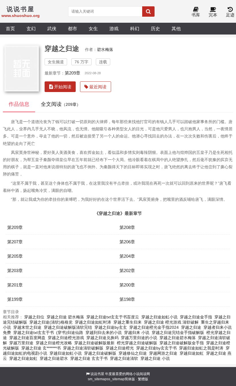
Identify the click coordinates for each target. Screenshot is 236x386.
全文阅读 (61, 104)
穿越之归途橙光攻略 (54, 343)
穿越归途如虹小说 (66, 353)
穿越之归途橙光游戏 (66, 337)
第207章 (15, 241)
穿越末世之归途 (27, 327)
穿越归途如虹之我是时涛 (201, 348)
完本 (213, 14)
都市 (72, 28)
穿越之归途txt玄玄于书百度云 (112, 317)
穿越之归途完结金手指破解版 (178, 332)
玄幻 (31, 28)
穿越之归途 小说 (155, 358)
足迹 (230, 14)
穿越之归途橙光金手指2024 (154, 327)
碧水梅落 (105, 49)
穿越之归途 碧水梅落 (65, 317)
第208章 (127, 227)
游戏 (114, 28)
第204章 (127, 256)
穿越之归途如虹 (23, 358)
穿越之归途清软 (124, 358)
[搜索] (148, 11)
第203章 (15, 270)
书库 (195, 14)
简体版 (130, 379)
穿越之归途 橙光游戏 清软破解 (171, 322)
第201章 (15, 284)
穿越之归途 (191, 327)
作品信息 (19, 104)
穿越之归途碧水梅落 (177, 337)
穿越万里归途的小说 (139, 337)
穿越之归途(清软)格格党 (51, 322)
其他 (176, 28)
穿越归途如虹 (192, 353)
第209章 (72, 72)
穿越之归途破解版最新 (94, 343)
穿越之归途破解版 (100, 353)
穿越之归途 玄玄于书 (89, 358)
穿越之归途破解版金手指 (181, 343)
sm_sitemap (97, 379)
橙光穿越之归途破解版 (137, 343)
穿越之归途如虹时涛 (93, 322)
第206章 (127, 241)
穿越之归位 (34, 317)
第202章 (127, 270)
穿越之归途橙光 (120, 348)
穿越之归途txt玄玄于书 (33, 332)
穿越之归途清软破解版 (83, 348)
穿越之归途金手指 (196, 317)
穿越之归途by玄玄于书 (156, 348)
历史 (155, 28)
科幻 (134, 28)
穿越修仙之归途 (133, 353)
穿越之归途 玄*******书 (41, 348)
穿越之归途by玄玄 (110, 327)
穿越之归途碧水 (54, 358)
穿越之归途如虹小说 (159, 317)
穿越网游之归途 (163, 353)
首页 (10, 28)
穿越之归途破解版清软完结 (68, 327)
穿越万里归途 (21, 343)
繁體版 (143, 379)
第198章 (127, 299)
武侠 (51, 28)
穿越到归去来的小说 (103, 332)
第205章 (15, 256)
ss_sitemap (116, 379)
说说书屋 (97, 374)
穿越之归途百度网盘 (27, 337)
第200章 (127, 284)
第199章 (15, 299)
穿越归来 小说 (136, 332)
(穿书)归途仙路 (69, 332)
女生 (93, 28)
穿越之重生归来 (127, 322)
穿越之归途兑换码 (102, 337)
